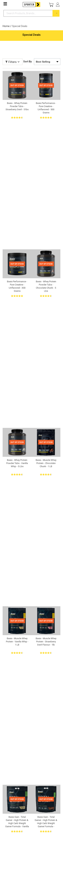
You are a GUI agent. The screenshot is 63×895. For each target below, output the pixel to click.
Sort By (27, 61)
